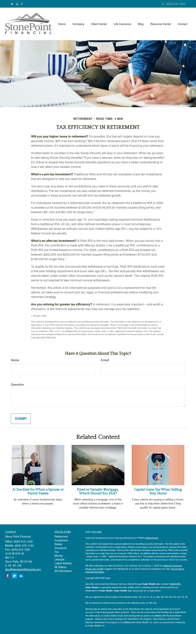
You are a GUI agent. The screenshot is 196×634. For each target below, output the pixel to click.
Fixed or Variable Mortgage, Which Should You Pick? (98, 491)
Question (17, 384)
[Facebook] (22, 4)
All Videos (60, 567)
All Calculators (63, 571)
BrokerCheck (152, 537)
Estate (58, 544)
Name (15, 360)
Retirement (61, 536)
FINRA (172, 583)
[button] (78, 24)
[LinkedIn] (17, 4)
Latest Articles (63, 563)
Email (105, 360)
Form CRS (96, 531)
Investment (61, 540)
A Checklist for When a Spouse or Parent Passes (38, 491)
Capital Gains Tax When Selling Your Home (158, 491)
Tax (57, 552)
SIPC (178, 583)
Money (59, 555)
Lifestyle (60, 559)
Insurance (61, 548)
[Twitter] (12, 4)
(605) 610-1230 (175, 4)
